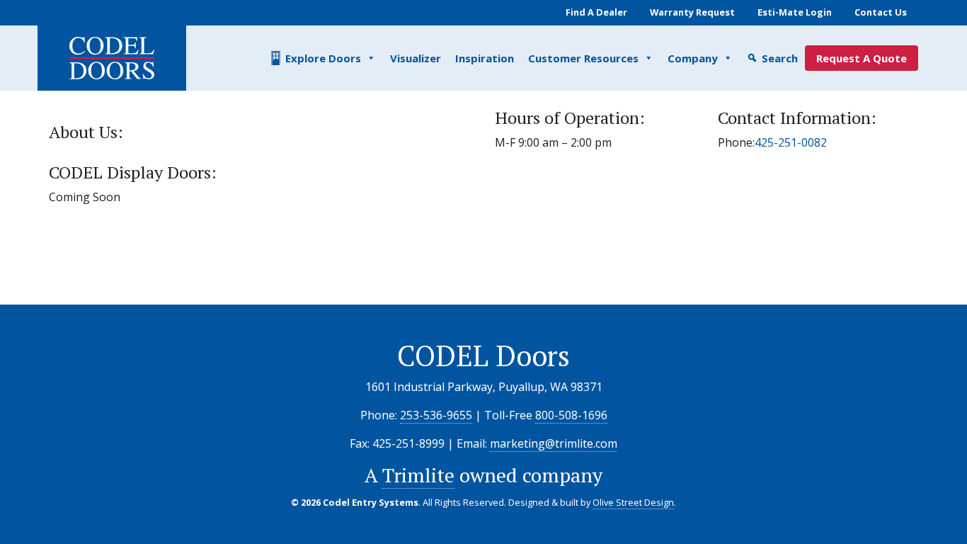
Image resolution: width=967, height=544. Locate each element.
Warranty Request (692, 12)
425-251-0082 (791, 142)
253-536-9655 (436, 415)
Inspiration (484, 58)
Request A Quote (861, 58)
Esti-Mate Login (794, 12)
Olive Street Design (633, 502)
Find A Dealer (596, 12)
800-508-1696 (571, 415)
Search (780, 58)
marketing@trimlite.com (553, 443)
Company (693, 58)
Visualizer (415, 58)
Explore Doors (323, 58)
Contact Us (880, 12)
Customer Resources (583, 58)
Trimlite (418, 475)
